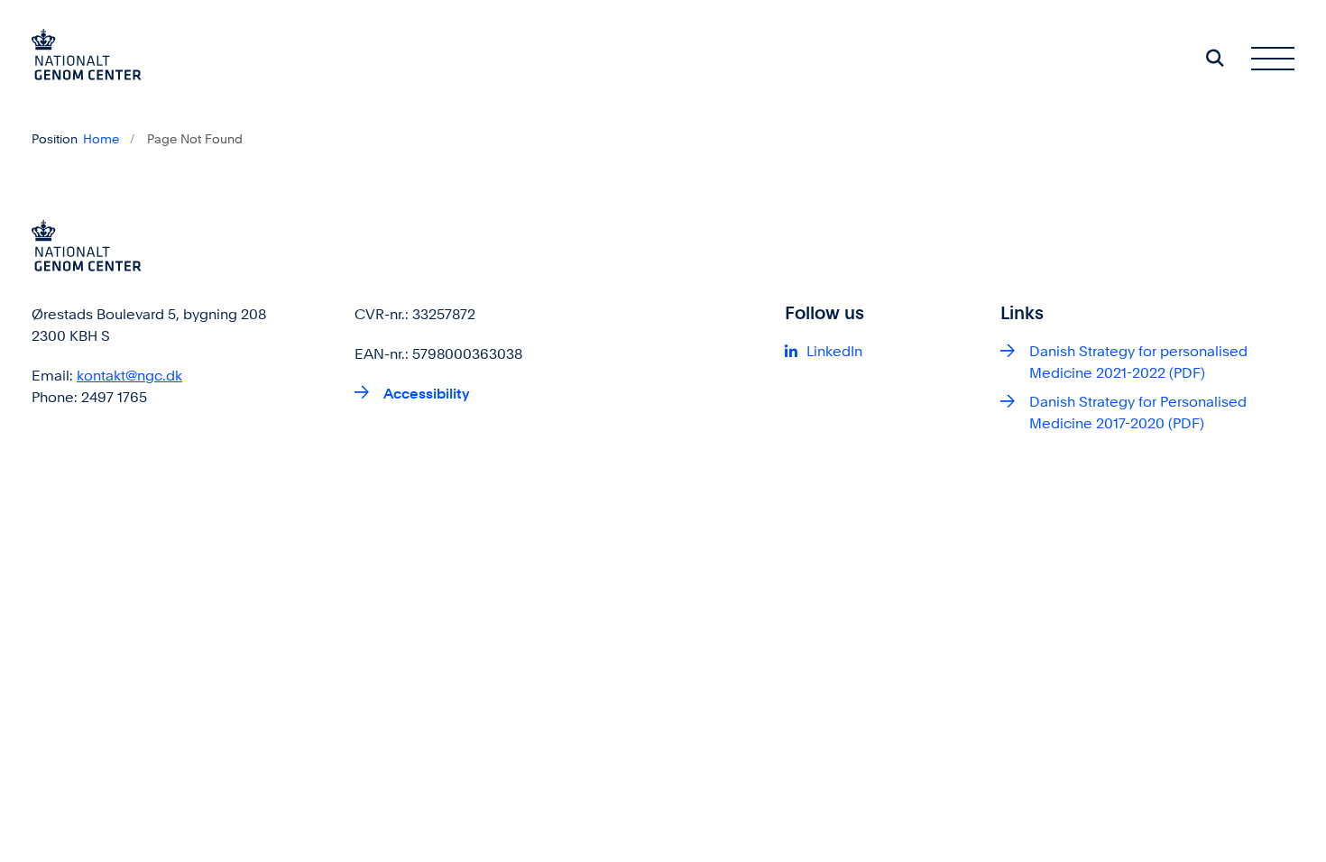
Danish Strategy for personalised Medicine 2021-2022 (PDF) (1138, 362)
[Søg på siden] (1215, 57)
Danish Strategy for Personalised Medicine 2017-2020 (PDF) (1138, 412)
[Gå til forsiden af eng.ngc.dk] (87, 58)
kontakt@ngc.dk (129, 375)
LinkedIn (834, 351)
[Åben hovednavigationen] (1272, 58)
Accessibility (426, 393)
